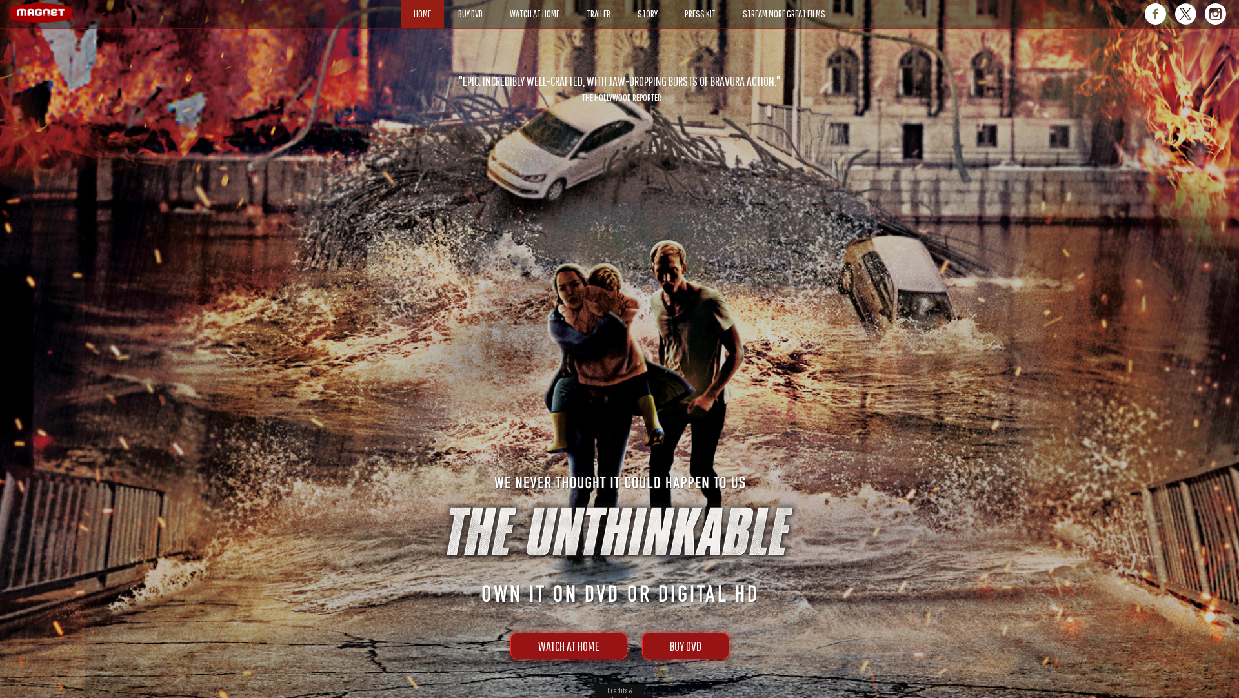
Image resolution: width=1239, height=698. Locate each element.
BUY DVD (685, 646)
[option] (619, 88)
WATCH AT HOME (568, 646)
